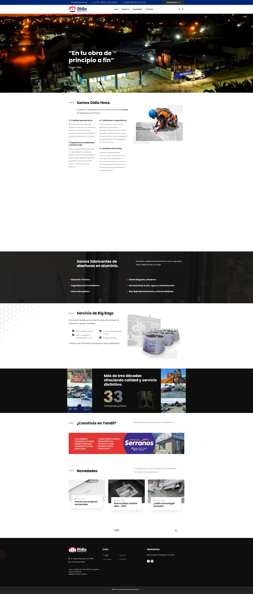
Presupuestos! (172, 2)
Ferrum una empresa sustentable (86, 503)
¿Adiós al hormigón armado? (164, 505)
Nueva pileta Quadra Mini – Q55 (125, 505)
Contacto (123, 559)
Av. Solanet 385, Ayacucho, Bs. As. (134, 2)
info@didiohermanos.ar (79, 2)
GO (140, 589)
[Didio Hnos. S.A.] (78, 9)
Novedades (108, 559)
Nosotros (123, 555)
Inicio (106, 555)
